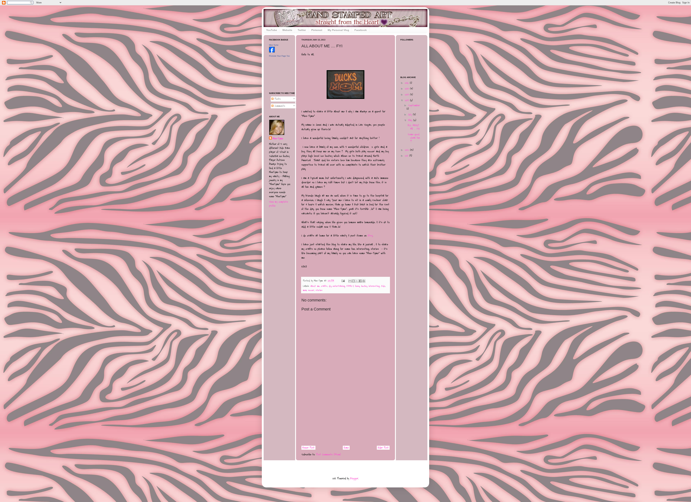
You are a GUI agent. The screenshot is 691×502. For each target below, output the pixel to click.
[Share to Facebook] (360, 281)
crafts (324, 286)
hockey (364, 286)
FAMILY (350, 286)
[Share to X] (357, 281)
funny (357, 286)
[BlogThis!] (353, 281)
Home (346, 448)
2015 (407, 89)
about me (315, 286)
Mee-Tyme (273, 45)
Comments (279, 106)
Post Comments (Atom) (328, 454)
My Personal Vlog (338, 30)
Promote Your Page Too (279, 56)
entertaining (339, 286)
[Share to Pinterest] (363, 281)
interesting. (374, 286)
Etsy (370, 235)
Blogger (354, 478)
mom (305, 290)
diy (330, 286)
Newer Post (308, 448)
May (410, 120)
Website (287, 30)
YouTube (271, 30)
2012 (407, 150)
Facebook (360, 30)
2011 (407, 156)
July (410, 115)
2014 (407, 95)
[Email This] (350, 281)
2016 (407, 83)
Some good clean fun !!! (414, 137)
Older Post (383, 448)
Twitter (302, 30)
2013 (407, 100)
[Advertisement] (345, 417)
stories (319, 290)
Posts (277, 99)
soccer (311, 290)
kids (383, 286)
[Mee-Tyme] (272, 52)
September (414, 105)
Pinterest (316, 30)
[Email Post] (343, 280)
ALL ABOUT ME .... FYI (414, 127)
